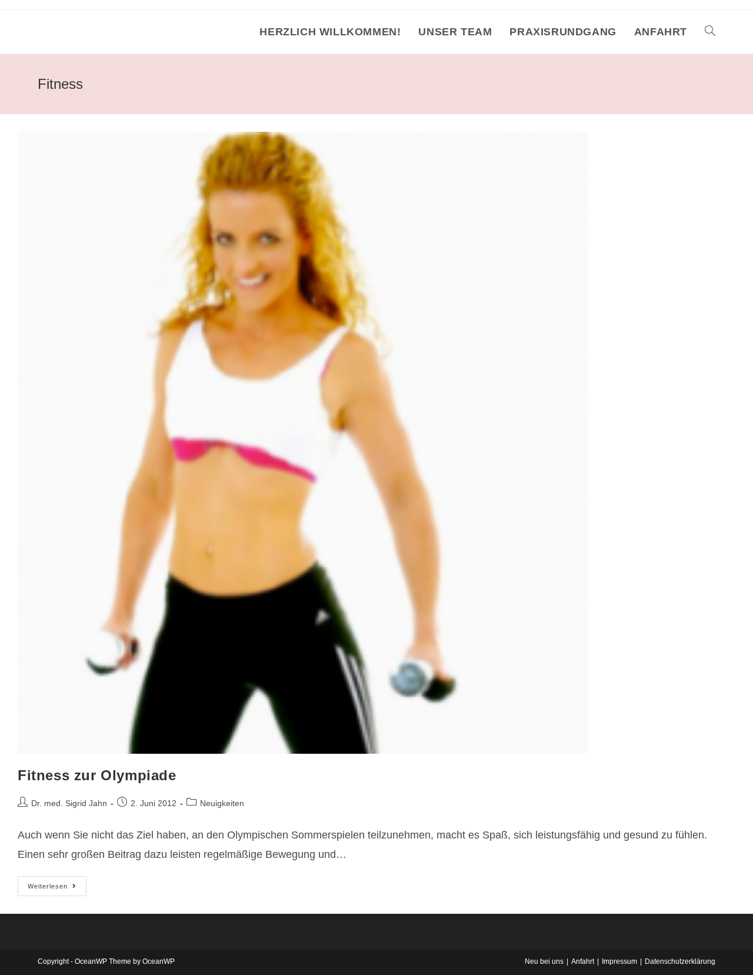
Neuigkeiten (222, 803)
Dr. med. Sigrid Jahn (69, 803)
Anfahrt (582, 961)
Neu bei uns (544, 961)
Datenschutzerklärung (680, 961)
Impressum (619, 961)
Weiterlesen (57, 888)
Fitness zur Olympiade (97, 775)
